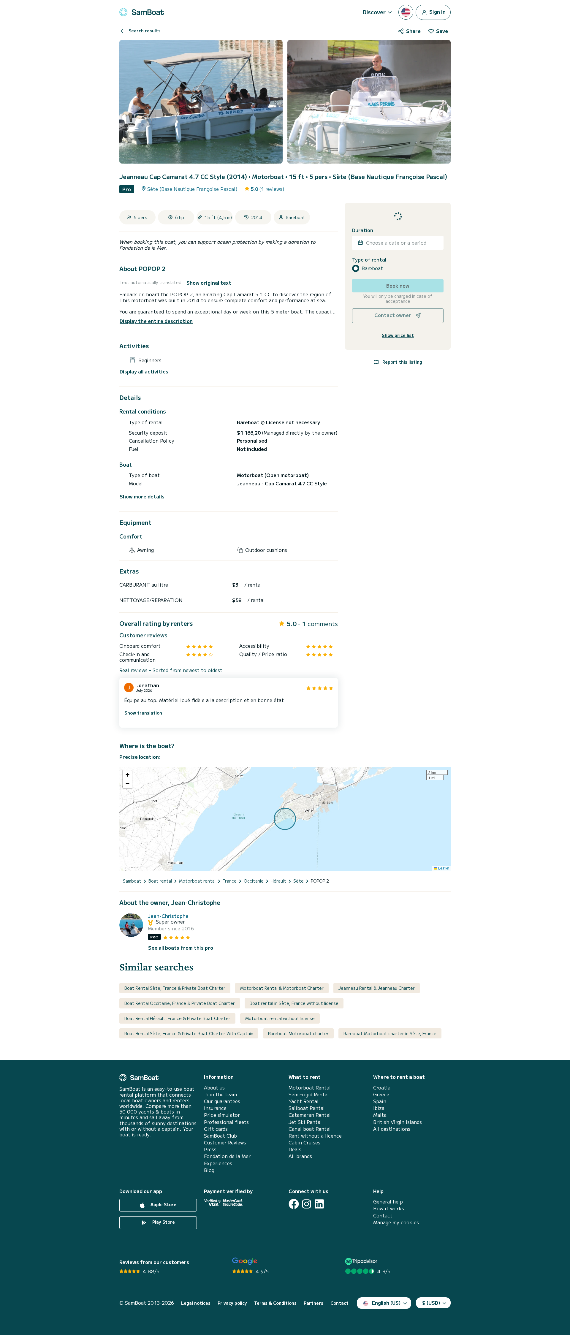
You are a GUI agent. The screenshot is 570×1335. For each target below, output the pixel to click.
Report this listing (401, 362)
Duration (362, 230)
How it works (388, 1208)
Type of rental (369, 259)
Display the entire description (156, 320)
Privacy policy (232, 1303)
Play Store (163, 1222)
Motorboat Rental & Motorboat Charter (282, 988)
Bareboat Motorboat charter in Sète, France (389, 1033)
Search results (144, 31)
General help (388, 1201)
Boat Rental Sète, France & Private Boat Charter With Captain (188, 1033)
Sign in (437, 11)
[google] (244, 1261)
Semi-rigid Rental (309, 1094)
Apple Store (162, 1204)
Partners (313, 1303)
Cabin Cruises (304, 1142)
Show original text (208, 283)
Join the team (220, 1094)
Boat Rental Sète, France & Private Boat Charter (174, 988)
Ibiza (378, 1108)
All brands (300, 1156)
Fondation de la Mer (227, 1156)
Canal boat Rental (310, 1129)
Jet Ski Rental (305, 1122)
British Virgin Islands (397, 1122)
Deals (295, 1149)
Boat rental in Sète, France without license (294, 1003)
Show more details (142, 496)
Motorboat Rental (310, 1087)
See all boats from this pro (180, 948)
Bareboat (372, 268)
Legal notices (195, 1303)
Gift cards (216, 1129)
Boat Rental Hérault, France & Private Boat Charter (177, 1018)
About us (214, 1087)
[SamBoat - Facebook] (294, 1204)
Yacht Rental (304, 1101)
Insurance (215, 1108)
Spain (379, 1101)
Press (210, 1149)
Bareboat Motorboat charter (298, 1033)
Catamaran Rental (310, 1115)
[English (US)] (405, 12)
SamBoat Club (220, 1135)
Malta (380, 1115)
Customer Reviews (225, 1142)
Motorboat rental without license (280, 1018)
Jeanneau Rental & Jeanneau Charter (376, 988)
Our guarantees (222, 1101)
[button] (127, 774)
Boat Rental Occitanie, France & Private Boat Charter (179, 1003)
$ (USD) (431, 1302)
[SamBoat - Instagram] (306, 1204)
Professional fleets (226, 1122)
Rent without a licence (315, 1135)
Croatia (381, 1087)
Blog (209, 1170)
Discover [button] (374, 12)
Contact (382, 1215)
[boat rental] (141, 12)
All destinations (391, 1129)
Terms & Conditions (275, 1303)
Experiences (218, 1163)
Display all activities (144, 371)
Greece (381, 1094)
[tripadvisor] (362, 1261)
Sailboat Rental (307, 1108)
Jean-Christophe (168, 916)
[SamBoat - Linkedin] (319, 1204)
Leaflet (443, 867)
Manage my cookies (396, 1222)
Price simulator (222, 1115)
